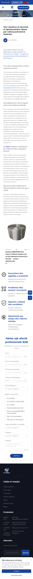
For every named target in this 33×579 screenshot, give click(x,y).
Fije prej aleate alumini (15, 408)
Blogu (5, 507)
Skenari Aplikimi (9, 497)
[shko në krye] (30, 298)
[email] (30, 292)
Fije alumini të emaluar (15, 419)
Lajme (23, 15)
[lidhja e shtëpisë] (12, 7)
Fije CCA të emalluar (14, 416)
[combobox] (9, 380)
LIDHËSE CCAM (6, 523)
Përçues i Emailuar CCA (20, 528)
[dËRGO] (21, 2)
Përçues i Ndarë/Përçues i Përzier (20, 518)
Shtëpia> (6, 20)
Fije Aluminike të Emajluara (18, 532)
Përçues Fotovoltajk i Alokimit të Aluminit (19, 523)
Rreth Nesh (7, 490)
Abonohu (26, 552)
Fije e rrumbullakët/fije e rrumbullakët (16, 412)
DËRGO (16, 456)
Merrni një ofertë (23, 7)
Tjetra (25, 249)
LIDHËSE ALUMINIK (7, 534)
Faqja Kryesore (14, 15)
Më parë (8, 249)
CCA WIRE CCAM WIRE (15, 401)
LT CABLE (6, 147)
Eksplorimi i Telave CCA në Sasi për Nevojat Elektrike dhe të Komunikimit (10, 259)
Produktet (6, 493)
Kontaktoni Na (8, 503)
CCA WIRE (11, 398)
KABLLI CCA (6, 518)
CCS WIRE (10, 405)
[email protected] (5, 2)
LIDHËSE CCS (6, 529)
